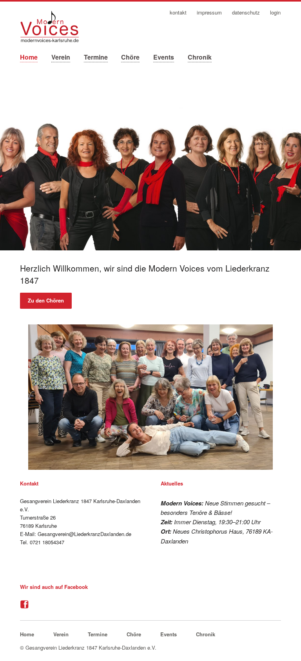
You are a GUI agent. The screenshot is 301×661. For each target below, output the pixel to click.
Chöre (130, 57)
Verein (60, 57)
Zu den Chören (46, 300)
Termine (96, 57)
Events (163, 57)
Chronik (200, 57)
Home (29, 57)
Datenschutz (246, 12)
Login (275, 12)
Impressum (209, 12)
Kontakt (178, 12)
